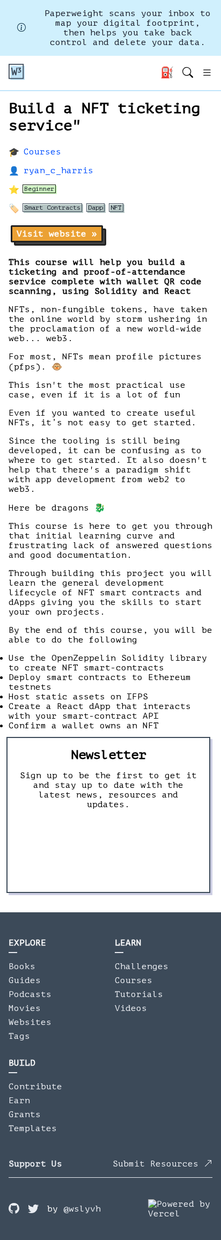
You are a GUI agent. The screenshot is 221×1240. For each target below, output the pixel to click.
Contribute (35, 1086)
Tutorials (139, 994)
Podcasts (30, 994)
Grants (25, 1114)
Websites (30, 1022)
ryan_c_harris (58, 170)
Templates (33, 1128)
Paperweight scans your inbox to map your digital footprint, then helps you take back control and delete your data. (128, 28)
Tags (19, 1036)
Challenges (141, 966)
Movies (25, 1008)
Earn (19, 1100)
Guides (25, 980)
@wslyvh (82, 1209)
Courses (42, 152)
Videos (131, 1008)
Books (22, 966)
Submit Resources (158, 1164)
